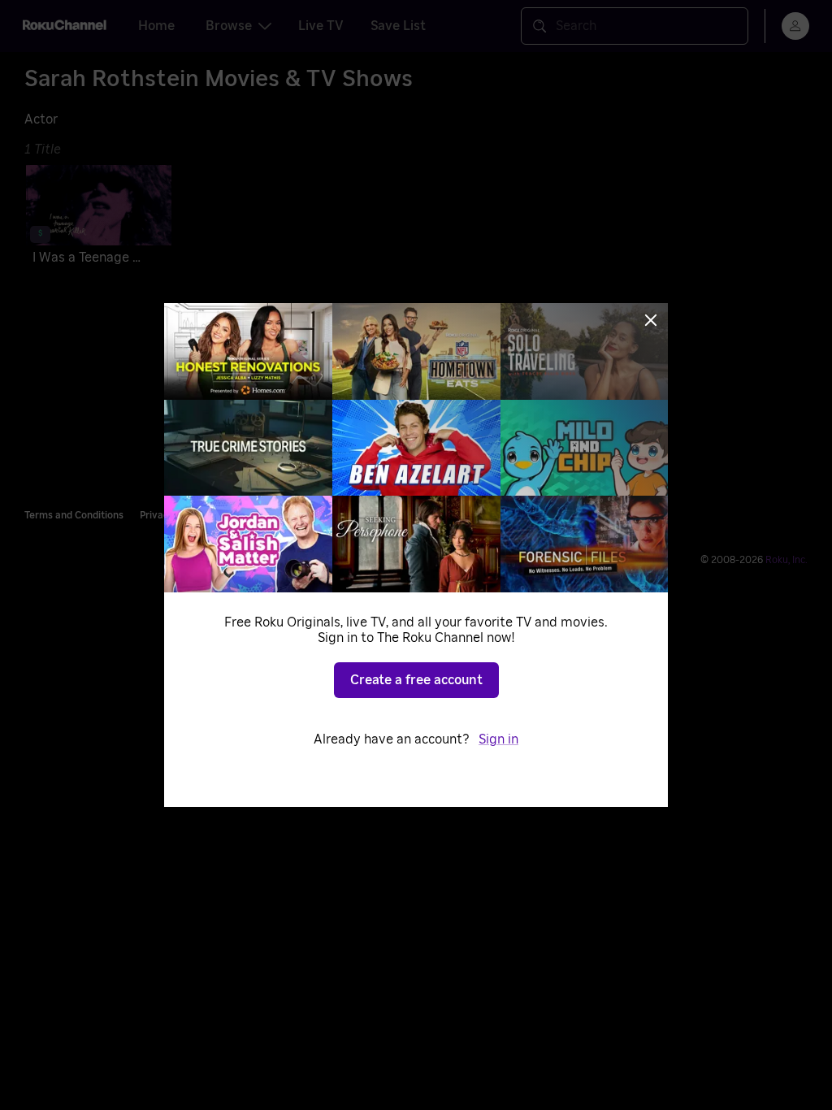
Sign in (498, 739)
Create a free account (416, 680)
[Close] (651, 320)
